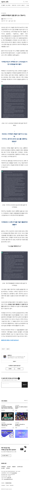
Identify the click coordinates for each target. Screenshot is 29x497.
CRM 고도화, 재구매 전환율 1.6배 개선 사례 (6, 425)
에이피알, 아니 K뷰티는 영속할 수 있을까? (21, 407)
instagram (3, 485)
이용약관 (2, 483)
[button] (26, 400)
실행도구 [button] (23, 5)
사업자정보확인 (14, 472)
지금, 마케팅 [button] (8, 5)
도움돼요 (10, 368)
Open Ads (4, 2)
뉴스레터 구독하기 (5, 455)
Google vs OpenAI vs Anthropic (20, 425)
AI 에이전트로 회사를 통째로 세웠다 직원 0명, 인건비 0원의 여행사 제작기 (7, 407)
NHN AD (3, 463)
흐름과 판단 (14, 5)
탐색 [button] (4, 5)
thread (7, 485)
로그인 (27, 1)
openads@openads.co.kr (8, 479)
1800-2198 (9, 477)
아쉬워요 (18, 368)
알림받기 (14, 361)
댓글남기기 (25, 384)
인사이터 (19, 5)
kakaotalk (11, 485)
